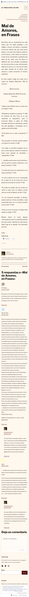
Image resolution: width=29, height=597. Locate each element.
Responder (4, 305)
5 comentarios (24, 21)
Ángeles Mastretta (10, 19)
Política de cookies (18, 590)
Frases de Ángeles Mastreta (21, 19)
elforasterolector (10, 253)
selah (2, 464)
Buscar (3, 570)
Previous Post (5, 266)
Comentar (22, 550)
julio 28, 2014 (4, 314)
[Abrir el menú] (26, 7)
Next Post (25, 266)
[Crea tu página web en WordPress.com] (14, 2)
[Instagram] (9, 566)
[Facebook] (2, 566)
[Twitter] (5, 566)
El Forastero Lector (10, 7)
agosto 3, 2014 (5, 289)
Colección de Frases (23, 17)
